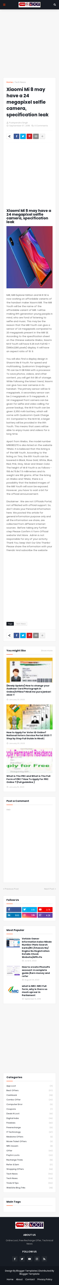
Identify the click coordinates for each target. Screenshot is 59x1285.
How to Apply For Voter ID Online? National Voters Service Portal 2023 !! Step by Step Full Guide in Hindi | (29, 735)
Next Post (49, 888)
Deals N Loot (29, 1113)
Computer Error (29, 1104)
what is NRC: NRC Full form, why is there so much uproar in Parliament (34, 991)
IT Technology (29, 1132)
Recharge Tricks (29, 1159)
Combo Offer (29, 1099)
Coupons (29, 1109)
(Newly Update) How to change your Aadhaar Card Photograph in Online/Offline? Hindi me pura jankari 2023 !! (28, 690)
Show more (47, 650)
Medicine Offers (29, 1136)
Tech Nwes (29, 1178)
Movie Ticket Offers (29, 1141)
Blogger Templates (26, 1270)
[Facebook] (16, 136)
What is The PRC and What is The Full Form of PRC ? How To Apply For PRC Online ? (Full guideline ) (28, 779)
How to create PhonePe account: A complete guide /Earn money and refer (36, 972)
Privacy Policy (44, 1279)
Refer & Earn (29, 1164)
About (19, 1279)
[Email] (36, 136)
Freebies (29, 1122)
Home (9, 82)
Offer (29, 1150)
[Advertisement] (29, 43)
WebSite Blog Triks (29, 1187)
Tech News (20, 82)
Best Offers (29, 1090)
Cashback (29, 1095)
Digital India (29, 1118)
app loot (29, 1085)
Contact (30, 1279)
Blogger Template (29, 1273)
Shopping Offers (29, 1169)
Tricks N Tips (29, 1182)
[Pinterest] (29, 136)
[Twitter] (23, 136)
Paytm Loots (29, 1155)
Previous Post (12, 888)
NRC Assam (29, 1145)
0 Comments (41, 125)
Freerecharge (29, 1127)
